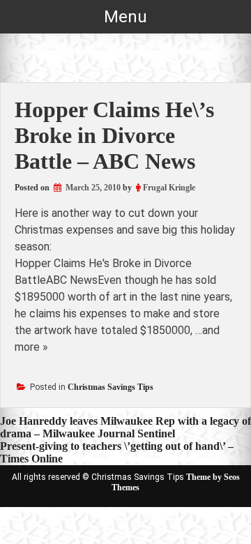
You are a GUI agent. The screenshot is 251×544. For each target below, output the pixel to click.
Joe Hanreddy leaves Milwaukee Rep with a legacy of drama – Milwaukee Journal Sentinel (125, 427)
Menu (125, 17)
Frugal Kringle (169, 187)
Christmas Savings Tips (110, 387)
